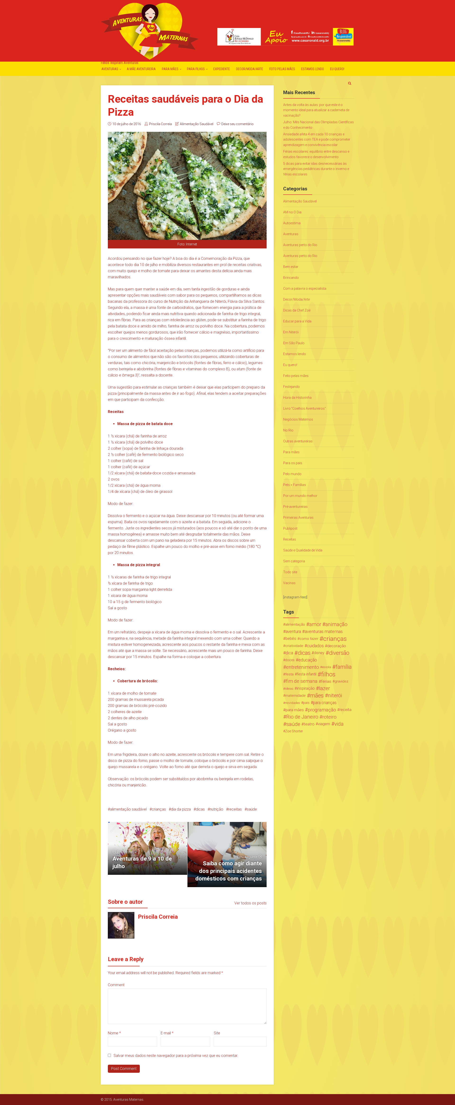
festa (289, 674)
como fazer (309, 639)
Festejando (291, 387)
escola (326, 667)
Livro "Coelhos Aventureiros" (304, 408)
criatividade (294, 646)
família (344, 667)
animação (336, 624)
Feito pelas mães (282, 69)
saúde (252, 809)
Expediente (221, 69)
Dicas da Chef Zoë (296, 310)
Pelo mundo (292, 474)
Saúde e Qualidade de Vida (302, 550)
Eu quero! (337, 69)
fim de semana (302, 681)
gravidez (341, 681)
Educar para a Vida (297, 321)
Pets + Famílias (294, 485)
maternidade (295, 695)
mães (317, 695)
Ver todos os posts (250, 903)
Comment (116, 985)
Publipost (290, 528)
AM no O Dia (292, 212)
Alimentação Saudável (196, 124)
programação (322, 710)
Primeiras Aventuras (298, 517)
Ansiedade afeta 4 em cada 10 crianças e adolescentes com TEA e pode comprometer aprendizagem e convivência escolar (316, 139)
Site (217, 1033)
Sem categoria (294, 561)
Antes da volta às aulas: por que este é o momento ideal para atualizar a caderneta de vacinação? (316, 110)
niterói (335, 695)
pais (306, 703)
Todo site (290, 572)
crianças (159, 809)
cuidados (315, 645)
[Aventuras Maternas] (150, 30)
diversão (339, 653)
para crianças (325, 702)
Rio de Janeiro (302, 717)
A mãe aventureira (141, 69)
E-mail (167, 1033)
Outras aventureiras (298, 441)
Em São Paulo (294, 343)
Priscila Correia (160, 124)
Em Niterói (291, 332)
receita (345, 709)
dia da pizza (181, 809)
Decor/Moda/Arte (249, 69)
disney (319, 653)
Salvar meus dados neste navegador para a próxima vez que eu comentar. (176, 1055)
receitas (235, 809)
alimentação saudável (128, 809)
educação (307, 660)
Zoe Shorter (294, 731)
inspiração (306, 688)
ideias (289, 688)
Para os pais (292, 463)
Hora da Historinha (297, 397)
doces (290, 660)
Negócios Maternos (298, 419)
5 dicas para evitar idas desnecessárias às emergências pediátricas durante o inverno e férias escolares (316, 169)
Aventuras (109, 69)
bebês (291, 638)
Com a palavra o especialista (304, 288)
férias (326, 681)
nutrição (216, 809)
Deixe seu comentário (237, 124)
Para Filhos (196, 69)
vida (339, 724)
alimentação (295, 624)
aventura (293, 631)
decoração (336, 645)
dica (289, 653)
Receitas (289, 539)
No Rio (288, 430)
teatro (309, 724)
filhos (328, 674)
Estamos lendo (312, 69)
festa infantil (306, 674)
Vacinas (289, 583)
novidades (292, 703)
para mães (295, 709)
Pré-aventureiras (295, 507)
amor (315, 624)
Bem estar (290, 267)
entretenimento (302, 667)
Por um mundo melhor (300, 496)
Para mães (170, 69)
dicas (200, 809)
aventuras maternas (324, 631)
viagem (324, 724)
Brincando (291, 278)
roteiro (329, 717)
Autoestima (291, 223)
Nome (114, 1033)
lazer (324, 688)
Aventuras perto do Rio (300, 245)
